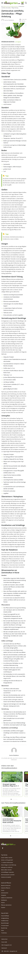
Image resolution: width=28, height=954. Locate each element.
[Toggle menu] (2, 3)
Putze (2, 930)
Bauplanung (4, 928)
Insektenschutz (4, 920)
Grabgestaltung (5, 918)
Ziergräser (3, 895)
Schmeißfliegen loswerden (7, 872)
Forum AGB (4, 942)
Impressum (4, 948)
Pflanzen (5, 6)
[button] (11, 799)
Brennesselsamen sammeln (8, 874)
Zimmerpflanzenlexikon (13, 6)
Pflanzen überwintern (6, 905)
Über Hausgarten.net (6, 945)
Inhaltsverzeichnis (11, 42)
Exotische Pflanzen (5, 888)
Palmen (3, 902)
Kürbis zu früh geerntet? (7, 860)
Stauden (3, 907)
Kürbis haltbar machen (6, 857)
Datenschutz (4, 939)
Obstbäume (4, 900)
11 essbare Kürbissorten (7, 862)
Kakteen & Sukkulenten (6, 897)
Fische (2, 890)
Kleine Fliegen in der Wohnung (8, 865)
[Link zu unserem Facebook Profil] (2, 848)
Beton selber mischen (6, 869)
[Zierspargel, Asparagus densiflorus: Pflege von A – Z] (12, 777)
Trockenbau (4, 933)
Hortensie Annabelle (6, 877)
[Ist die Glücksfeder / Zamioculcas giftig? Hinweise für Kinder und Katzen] (12, 811)
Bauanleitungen (5, 923)
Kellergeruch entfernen (6, 867)
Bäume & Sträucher (6, 885)
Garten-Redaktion (9, 20)
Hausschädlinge (5, 915)
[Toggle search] (25, 3)
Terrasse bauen (5, 925)
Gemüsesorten (4, 892)
